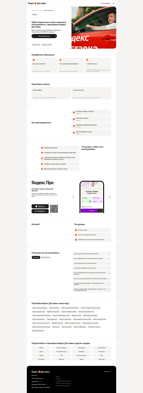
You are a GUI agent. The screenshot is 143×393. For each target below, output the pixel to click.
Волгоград (102, 359)
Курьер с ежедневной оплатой (61, 315)
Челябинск (82, 351)
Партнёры (58, 378)
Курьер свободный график (69, 311)
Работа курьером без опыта (86, 311)
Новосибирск (81, 348)
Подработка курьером (53, 311)
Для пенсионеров (67, 327)
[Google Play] (40, 211)
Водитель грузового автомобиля (41, 327)
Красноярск (101, 351)
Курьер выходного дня (38, 311)
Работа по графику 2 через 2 (72, 323)
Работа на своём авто (65, 319)
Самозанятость (46, 257)
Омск (101, 355)
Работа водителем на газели (90, 323)
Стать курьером (105, 3)
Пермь (81, 359)
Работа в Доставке (37, 10)
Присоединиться (44, 36)
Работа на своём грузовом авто (41, 323)
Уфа (61, 355)
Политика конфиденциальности (63, 383)
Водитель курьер (76, 315)
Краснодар (41, 359)
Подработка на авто (57, 323)
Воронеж (61, 359)
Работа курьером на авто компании (90, 308)
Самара (41, 355)
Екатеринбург (102, 348)
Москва (34, 14)
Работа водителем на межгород (82, 319)
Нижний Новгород (61, 351)
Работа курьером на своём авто (70, 308)
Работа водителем (52, 319)
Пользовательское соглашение (63, 380)
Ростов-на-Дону (81, 355)
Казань (41, 351)
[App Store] (40, 206)
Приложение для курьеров (39, 308)
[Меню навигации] (113, 3)
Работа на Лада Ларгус (80, 327)
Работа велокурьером (38, 319)
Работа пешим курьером (90, 315)
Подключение (36, 44)
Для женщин (56, 327)
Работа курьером (54, 308)
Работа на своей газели (99, 319)
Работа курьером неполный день (41, 315)
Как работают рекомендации (63, 385)
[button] (92, 254)
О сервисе (36, 257)
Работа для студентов (94, 327)
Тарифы (57, 376)
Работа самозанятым (38, 330)
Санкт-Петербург (61, 348)
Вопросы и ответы (47, 44)
